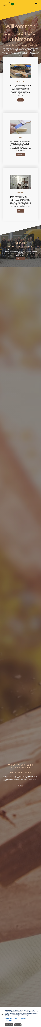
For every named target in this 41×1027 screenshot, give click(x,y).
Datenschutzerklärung (11, 1018)
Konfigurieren (8, 1020)
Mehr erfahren (20, 154)
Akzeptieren (8, 1024)
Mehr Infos (20, 211)
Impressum (23, 1018)
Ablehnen (18, 1024)
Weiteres (20, 100)
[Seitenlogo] (9, 4)
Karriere (20, 785)
